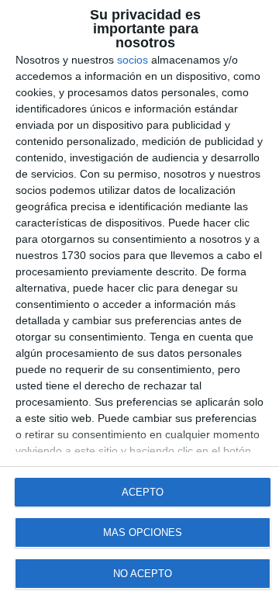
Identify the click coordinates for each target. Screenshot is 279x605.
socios (132, 59)
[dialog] (139, 302)
